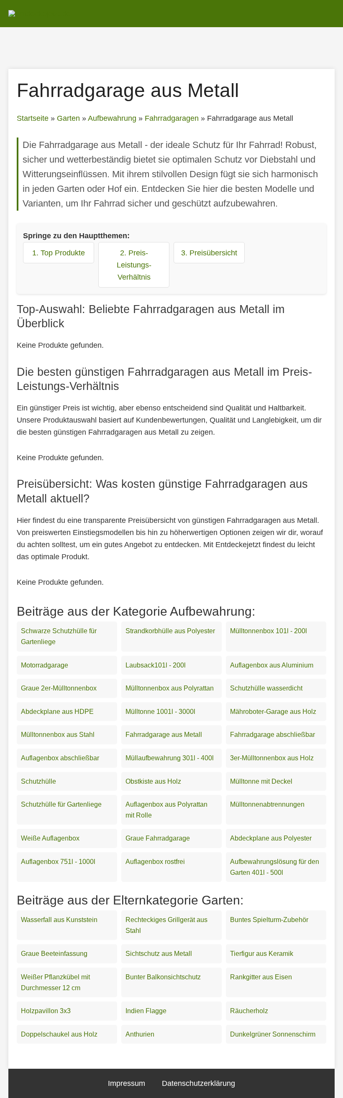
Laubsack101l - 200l (155, 665)
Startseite (33, 118)
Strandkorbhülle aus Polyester (170, 630)
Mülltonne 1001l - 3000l (160, 711)
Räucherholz (249, 1010)
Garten (68, 118)
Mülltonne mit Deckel (261, 781)
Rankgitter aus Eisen (261, 977)
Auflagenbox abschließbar (60, 758)
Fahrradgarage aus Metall (163, 734)
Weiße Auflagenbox (50, 838)
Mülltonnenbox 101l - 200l (268, 630)
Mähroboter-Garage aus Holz (273, 711)
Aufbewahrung (112, 118)
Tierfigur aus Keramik (261, 953)
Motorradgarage (44, 665)
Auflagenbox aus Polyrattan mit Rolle (166, 810)
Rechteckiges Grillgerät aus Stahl (166, 925)
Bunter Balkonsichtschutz (163, 977)
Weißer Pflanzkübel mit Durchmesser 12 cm (55, 982)
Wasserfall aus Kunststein (59, 919)
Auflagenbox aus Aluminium (271, 665)
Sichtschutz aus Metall (158, 953)
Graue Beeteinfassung (54, 953)
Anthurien (139, 1034)
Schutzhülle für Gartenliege (61, 804)
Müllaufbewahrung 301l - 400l (169, 758)
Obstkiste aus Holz (153, 781)
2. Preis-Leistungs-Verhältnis (134, 264)
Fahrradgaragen (172, 118)
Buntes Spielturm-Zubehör (269, 919)
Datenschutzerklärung (198, 1083)
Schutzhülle (38, 781)
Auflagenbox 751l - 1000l (58, 861)
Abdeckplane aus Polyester (271, 838)
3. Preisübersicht (209, 252)
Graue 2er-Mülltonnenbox (59, 688)
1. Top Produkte (58, 252)
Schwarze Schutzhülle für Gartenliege (59, 636)
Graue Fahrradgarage (157, 838)
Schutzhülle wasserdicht (266, 688)
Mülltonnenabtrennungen (267, 804)
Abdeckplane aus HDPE (57, 711)
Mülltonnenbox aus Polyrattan (169, 688)
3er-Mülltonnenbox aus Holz (272, 758)
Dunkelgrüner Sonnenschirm (272, 1034)
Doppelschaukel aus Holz (59, 1034)
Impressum (126, 1083)
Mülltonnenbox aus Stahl (58, 734)
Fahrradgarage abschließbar (272, 734)
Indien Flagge (145, 1010)
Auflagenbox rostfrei (155, 861)
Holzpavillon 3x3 (46, 1010)
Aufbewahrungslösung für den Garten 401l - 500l (274, 867)
